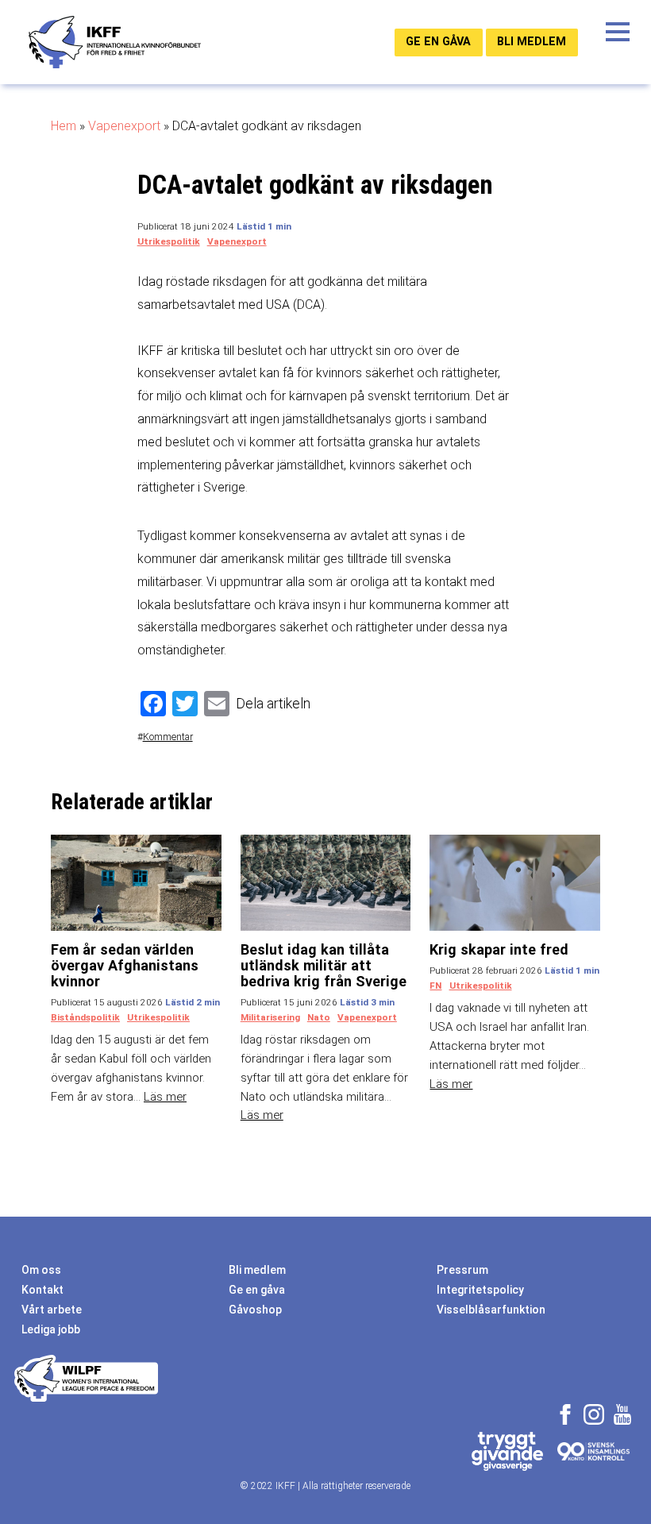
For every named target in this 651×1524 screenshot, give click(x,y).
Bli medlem (531, 41)
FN (435, 985)
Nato (318, 1017)
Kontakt (42, 1289)
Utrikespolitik (168, 241)
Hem (63, 125)
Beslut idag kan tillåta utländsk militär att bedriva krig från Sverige (323, 965)
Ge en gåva (438, 41)
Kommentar (168, 737)
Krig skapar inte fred (499, 949)
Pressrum (462, 1270)
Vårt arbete (51, 1309)
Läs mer (165, 1097)
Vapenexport (124, 125)
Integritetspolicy (480, 1289)
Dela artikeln (273, 703)
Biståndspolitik (85, 1017)
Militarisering (270, 1017)
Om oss (41, 1270)
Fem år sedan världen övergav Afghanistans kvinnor (124, 965)
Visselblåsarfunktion (491, 1309)
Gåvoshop (255, 1309)
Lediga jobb (50, 1329)
